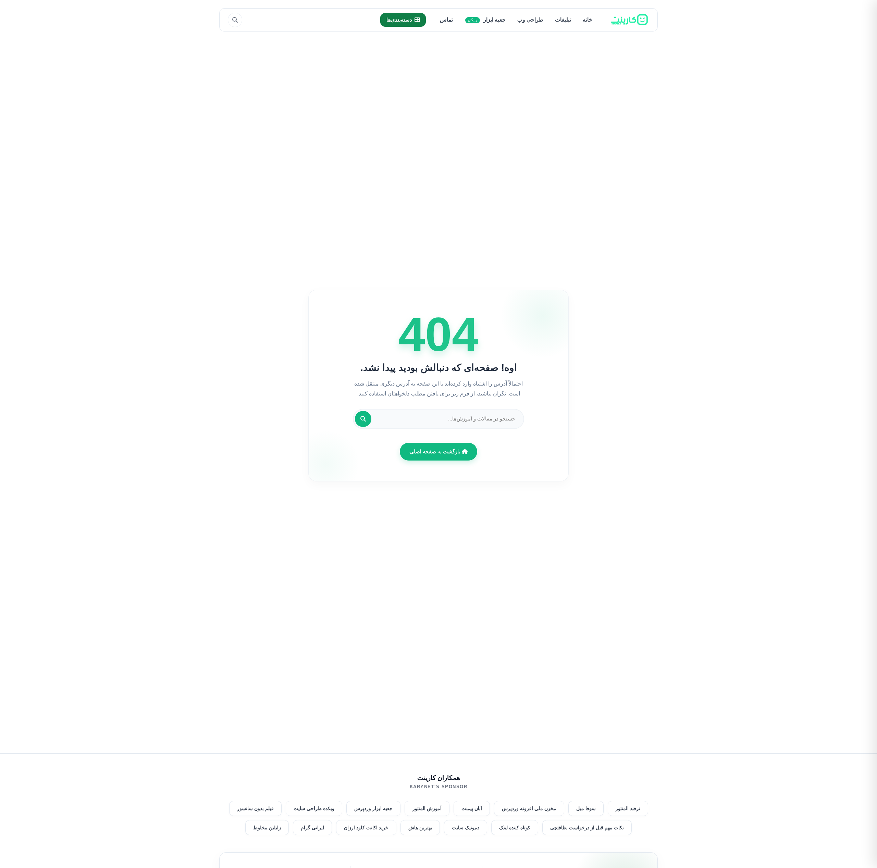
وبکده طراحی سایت (314, 808)
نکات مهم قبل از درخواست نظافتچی (587, 827)
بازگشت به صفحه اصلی (435, 451)
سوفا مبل (586, 808)
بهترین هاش (420, 827)
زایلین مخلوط (267, 827)
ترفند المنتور (628, 808)
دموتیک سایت (465, 827)
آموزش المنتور (427, 808)
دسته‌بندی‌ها (399, 20)
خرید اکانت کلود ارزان (366, 827)
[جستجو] (235, 20)
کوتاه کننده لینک (514, 827)
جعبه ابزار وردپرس (373, 808)
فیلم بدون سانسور (255, 808)
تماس (446, 20)
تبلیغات (563, 20)
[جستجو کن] (363, 419)
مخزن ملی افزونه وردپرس (529, 808)
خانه (587, 20)
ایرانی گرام (312, 827)
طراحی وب (530, 20)
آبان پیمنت (471, 808)
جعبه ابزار (487, 20)
